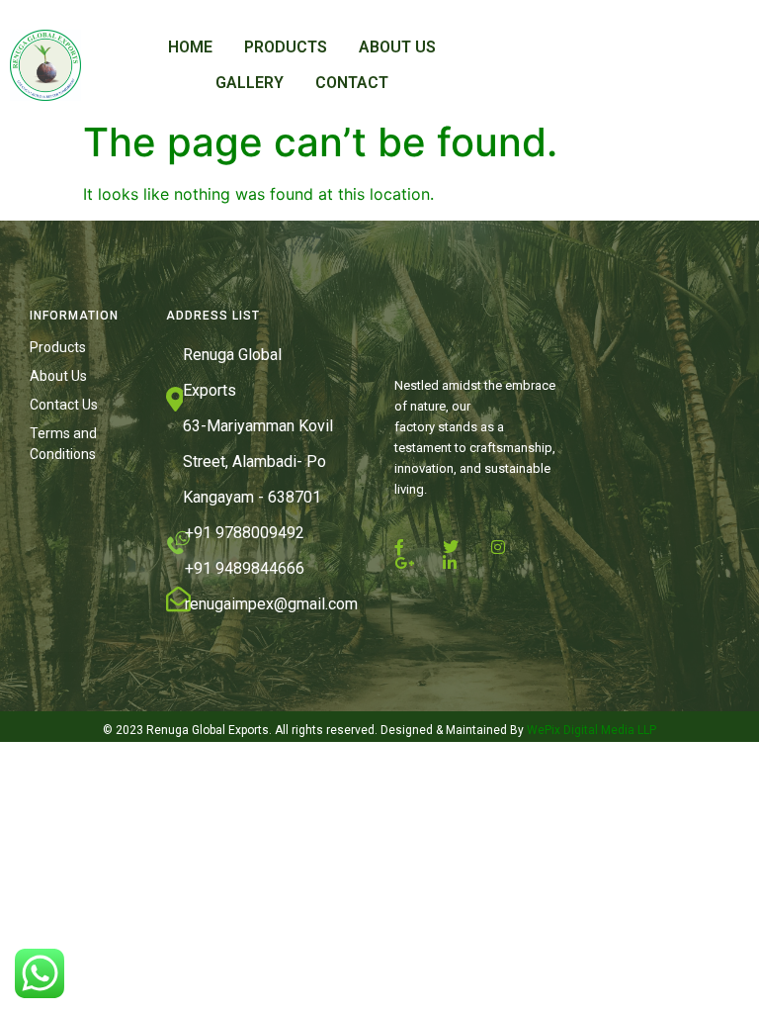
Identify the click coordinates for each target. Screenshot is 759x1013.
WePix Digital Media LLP (590, 730)
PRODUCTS (285, 47)
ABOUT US (397, 47)
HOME (190, 47)
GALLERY (249, 82)
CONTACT (351, 82)
